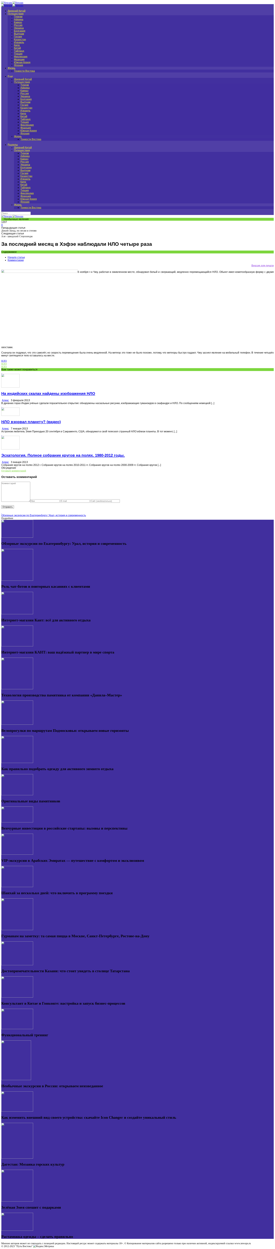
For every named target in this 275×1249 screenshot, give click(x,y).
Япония (18, 65)
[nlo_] (39, 272)
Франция (19, 59)
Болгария (19, 31)
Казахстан (20, 39)
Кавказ (18, 22)
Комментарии (16, 260)
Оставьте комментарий (13, 470)
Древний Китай (16, 11)
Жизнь (11, 68)
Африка (18, 19)
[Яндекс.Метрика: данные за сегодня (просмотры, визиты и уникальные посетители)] (43, 1246)
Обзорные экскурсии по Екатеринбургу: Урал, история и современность (43, 515)
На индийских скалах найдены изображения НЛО (48, 393)
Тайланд (19, 51)
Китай (17, 48)
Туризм (18, 16)
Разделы (13, 144)
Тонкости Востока (24, 71)
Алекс (5, 400)
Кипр (17, 45)
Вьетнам (19, 33)
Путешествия (16, 13)
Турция (18, 53)
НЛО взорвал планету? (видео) (31, 422)
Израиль (19, 42)
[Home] (12, 5)
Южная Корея (22, 62)
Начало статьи (16, 257)
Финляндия (20, 56)
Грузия (18, 36)
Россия (18, 25)
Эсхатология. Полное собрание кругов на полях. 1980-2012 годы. (63, 455)
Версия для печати (262, 265)
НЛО (4, 361)
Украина (19, 28)
